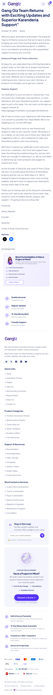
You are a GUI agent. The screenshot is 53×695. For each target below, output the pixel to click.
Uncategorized (8, 249)
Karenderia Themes (13, 378)
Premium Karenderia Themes (17, 416)
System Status (11, 471)
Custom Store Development (17, 487)
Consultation (11, 513)
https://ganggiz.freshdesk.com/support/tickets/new (24, 110)
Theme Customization (14, 491)
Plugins (8, 382)
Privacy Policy (26, 686)
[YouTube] (26, 362)
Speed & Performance (14, 500)
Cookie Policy (39, 686)
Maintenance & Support (15, 509)
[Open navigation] (4, 4)
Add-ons (9, 387)
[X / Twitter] (11, 362)
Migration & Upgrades (14, 504)
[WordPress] (6, 362)
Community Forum (13, 475)
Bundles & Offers (12, 433)
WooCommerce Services (15, 391)
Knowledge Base (12, 454)
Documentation (12, 449)
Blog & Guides (11, 395)
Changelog (10, 462)
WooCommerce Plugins (15, 420)
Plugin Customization (14, 496)
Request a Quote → (14, 282)
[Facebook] (16, 362)
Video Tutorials (11, 458)
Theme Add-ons (12, 424)
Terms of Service (11, 686)
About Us (9, 400)
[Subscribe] (42, 535)
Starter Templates (12, 429)
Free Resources (12, 437)
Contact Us (10, 404)
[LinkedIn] (21, 362)
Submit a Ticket (12, 467)
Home (8, 374)
